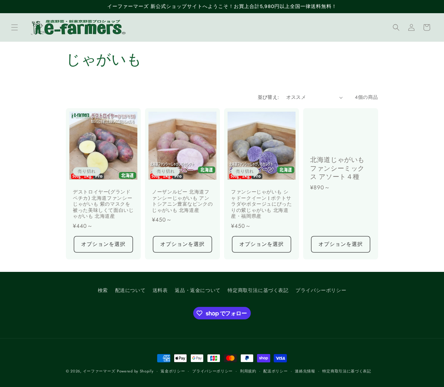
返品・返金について (197, 290)
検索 (103, 290)
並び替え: (268, 97)
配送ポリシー (275, 371)
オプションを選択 (103, 244)
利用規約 (248, 371)
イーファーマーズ (99, 371)
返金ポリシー (173, 371)
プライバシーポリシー (321, 290)
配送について (130, 290)
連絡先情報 (305, 371)
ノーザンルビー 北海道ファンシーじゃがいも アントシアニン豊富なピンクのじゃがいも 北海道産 (182, 201)
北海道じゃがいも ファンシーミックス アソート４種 (337, 168)
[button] (14, 27)
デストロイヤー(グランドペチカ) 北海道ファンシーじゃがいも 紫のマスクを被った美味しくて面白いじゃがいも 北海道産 (103, 204)
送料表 (160, 290)
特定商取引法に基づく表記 (258, 290)
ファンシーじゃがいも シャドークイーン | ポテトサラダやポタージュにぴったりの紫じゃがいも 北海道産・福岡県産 (261, 204)
